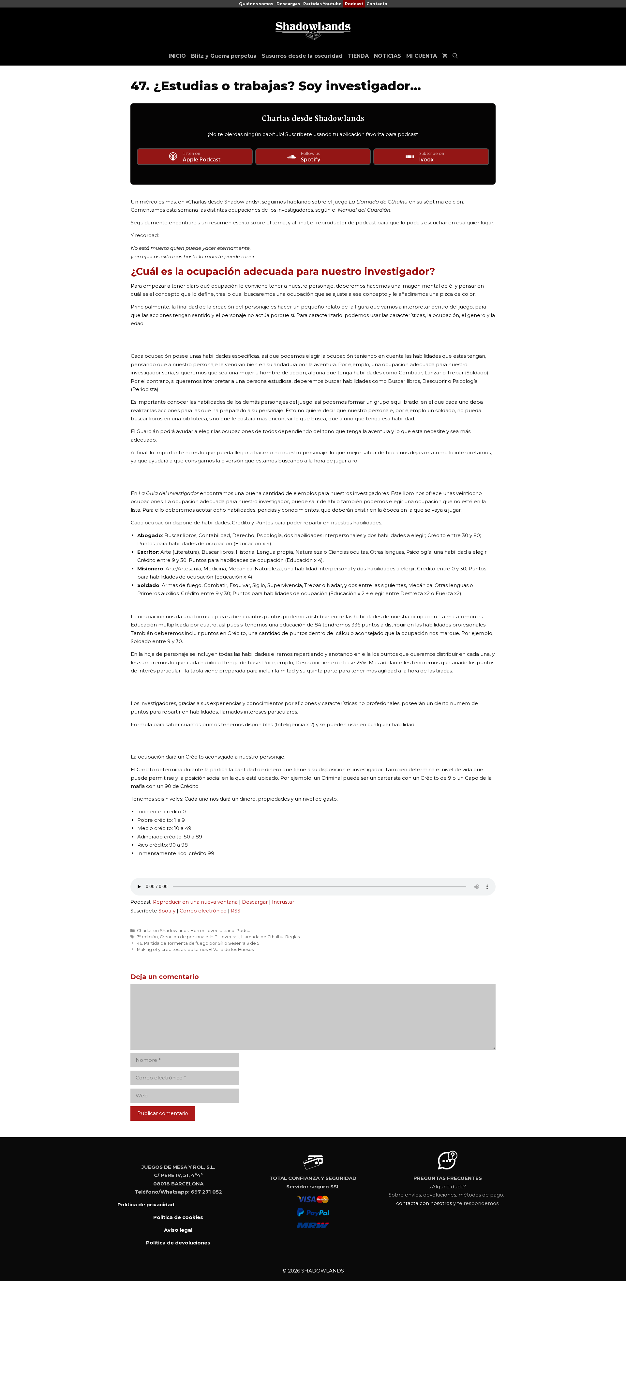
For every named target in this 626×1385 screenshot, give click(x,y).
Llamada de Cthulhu (262, 936)
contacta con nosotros (424, 1203)
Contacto (376, 3)
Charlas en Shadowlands (162, 930)
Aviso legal (178, 1230)
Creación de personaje (184, 936)
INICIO (177, 56)
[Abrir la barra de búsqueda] (455, 56)
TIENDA (358, 56)
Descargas (288, 3)
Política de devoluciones (178, 1243)
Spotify (166, 911)
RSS (235, 911)
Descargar (255, 902)
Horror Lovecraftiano (212, 930)
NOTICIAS (387, 56)
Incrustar (283, 902)
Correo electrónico (203, 911)
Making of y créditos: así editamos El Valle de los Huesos (195, 949)
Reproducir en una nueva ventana (195, 902)
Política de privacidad (145, 1204)
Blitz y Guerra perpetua (224, 56)
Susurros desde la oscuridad (302, 56)
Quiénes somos (256, 3)
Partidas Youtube (322, 3)
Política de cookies (178, 1217)
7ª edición (147, 936)
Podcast (354, 3)
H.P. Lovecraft (224, 936)
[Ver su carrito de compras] (445, 56)
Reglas (292, 936)
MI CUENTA (421, 56)
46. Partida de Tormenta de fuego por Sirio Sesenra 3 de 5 (198, 943)
